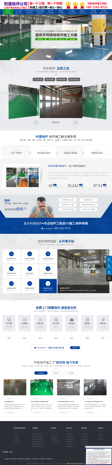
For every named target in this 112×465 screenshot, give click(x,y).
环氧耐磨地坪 (69, 441)
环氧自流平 (68, 444)
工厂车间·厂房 (38, 79)
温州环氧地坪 (84, 441)
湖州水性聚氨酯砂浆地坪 (38, 446)
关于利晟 (93, 11)
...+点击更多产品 (70, 446)
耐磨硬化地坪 (97, 153)
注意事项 (16, 441)
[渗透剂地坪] (23, 101)
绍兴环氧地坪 (42, 458)
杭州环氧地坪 (84, 436)
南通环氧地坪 (28, 458)
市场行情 (56, 373)
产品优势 (16, 439)
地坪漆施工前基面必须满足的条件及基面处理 (68, 402)
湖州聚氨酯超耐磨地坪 (37, 439)
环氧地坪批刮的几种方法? (11, 401)
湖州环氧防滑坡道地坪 (37, 441)
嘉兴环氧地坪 (21, 458)
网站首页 (8, 11)
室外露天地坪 (69, 434)
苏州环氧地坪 (49, 458)
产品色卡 (16, 436)
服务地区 (61, 11)
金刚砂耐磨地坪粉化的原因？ (92, 401)
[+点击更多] (95, 290)
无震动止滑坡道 (40, 11)
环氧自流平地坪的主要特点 (38, 401)
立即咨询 (75, 347)
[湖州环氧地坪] (56, 5)
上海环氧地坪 (7, 458)
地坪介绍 (50, 11)
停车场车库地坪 (29, 11)
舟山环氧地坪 (84, 444)
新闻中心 (82, 11)
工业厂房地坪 (18, 11)
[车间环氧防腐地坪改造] (56, 101)
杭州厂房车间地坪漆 (37, 436)
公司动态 (41, 373)
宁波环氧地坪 (84, 439)
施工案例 (72, 11)
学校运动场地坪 (70, 436)
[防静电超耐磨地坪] (89, 101)
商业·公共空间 (50, 79)
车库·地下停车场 (74, 79)
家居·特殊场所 (62, 79)
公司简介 (16, 434)
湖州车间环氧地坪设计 (37, 434)
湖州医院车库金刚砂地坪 (38, 444)
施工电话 (104, 11)
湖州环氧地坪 (84, 434)
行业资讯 (71, 373)
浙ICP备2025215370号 (61, 463)
